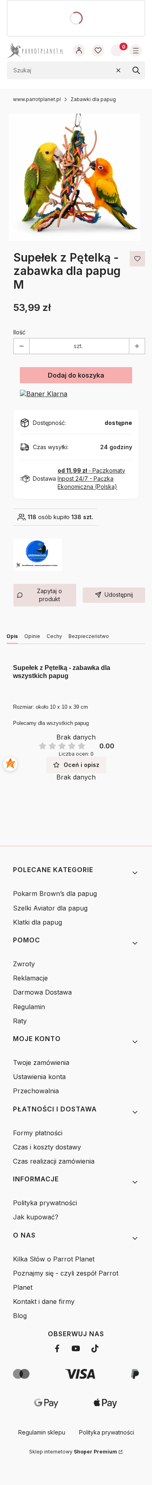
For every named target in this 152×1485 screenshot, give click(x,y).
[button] (136, 70)
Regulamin (29, 1007)
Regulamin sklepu (41, 1432)
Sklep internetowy (73, 1452)
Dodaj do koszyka (76, 375)
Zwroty (24, 964)
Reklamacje (30, 978)
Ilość (19, 332)
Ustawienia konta (39, 1077)
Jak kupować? (35, 1217)
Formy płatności (37, 1133)
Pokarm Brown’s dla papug (55, 893)
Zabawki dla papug (93, 99)
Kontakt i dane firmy (44, 1301)
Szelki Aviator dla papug (50, 908)
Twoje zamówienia (41, 1062)
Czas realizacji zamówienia (53, 1161)
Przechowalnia (36, 1091)
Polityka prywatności (45, 1203)
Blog (20, 1316)
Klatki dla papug (37, 922)
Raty (20, 1021)
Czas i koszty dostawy (47, 1147)
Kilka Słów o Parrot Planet (53, 1259)
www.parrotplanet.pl (37, 99)
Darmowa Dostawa (42, 992)
